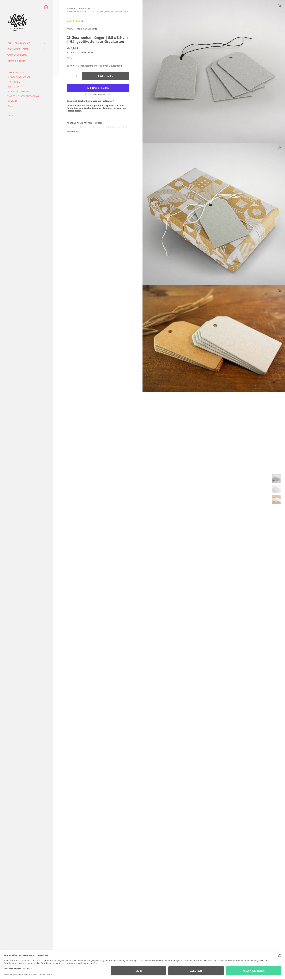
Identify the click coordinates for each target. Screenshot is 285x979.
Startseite (71, 8)
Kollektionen (84, 8)
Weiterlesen (72, 131)
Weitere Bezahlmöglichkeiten (98, 94)
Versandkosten (87, 52)
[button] (74, 21)
